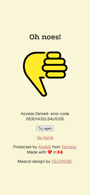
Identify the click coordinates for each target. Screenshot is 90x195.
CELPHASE (62, 161)
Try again (45, 128)
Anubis (44, 147)
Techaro (69, 147)
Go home (45, 137)
